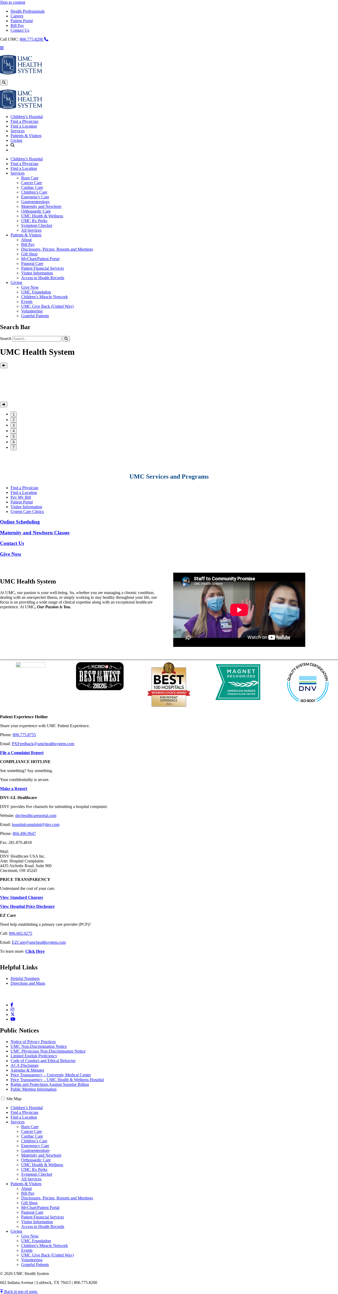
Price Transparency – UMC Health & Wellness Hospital (57, 1079)
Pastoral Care (32, 263)
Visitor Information (37, 273)
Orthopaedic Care (36, 211)
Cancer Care (31, 182)
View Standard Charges (21, 897)
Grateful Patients (35, 316)
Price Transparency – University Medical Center (51, 1075)
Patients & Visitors (26, 135)
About (26, 239)
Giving (16, 140)
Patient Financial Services (42, 268)
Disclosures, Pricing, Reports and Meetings (57, 249)
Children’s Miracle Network (44, 297)
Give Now (30, 287)
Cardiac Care (32, 187)
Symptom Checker (36, 225)
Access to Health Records (42, 277)
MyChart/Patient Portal (40, 258)
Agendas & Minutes (27, 1070)
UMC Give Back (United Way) (47, 306)
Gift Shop (29, 254)
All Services (31, 230)
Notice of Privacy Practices (33, 1041)
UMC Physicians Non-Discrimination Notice (48, 1051)
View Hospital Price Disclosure (27, 906)
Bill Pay (17, 25)
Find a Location (24, 126)
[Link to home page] (21, 107)
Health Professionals (28, 11)
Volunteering (32, 311)
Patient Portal (22, 20)
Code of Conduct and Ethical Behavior (43, 1060)
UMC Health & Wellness (42, 216)
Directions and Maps (28, 983)
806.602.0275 (20, 933)
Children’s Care (34, 192)
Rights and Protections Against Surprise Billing (50, 1084)
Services (18, 131)
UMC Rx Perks (34, 220)
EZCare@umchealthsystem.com (39, 942)
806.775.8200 (32, 39)
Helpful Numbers (25, 978)
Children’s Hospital (27, 116)
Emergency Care (35, 197)
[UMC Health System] (21, 73)
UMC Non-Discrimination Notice (39, 1046)
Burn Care (30, 178)
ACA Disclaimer (25, 1065)
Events (26, 301)
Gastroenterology (35, 201)
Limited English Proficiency (34, 1056)
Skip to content (12, 2)
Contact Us (20, 30)
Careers (17, 16)
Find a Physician (24, 121)
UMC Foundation (36, 292)
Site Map (13, 1098)
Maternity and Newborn (41, 206)
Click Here (35, 951)
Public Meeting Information (34, 1089)
